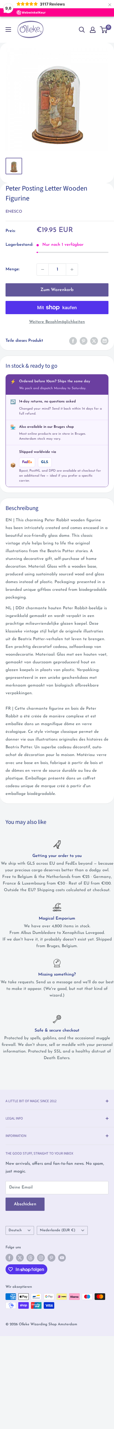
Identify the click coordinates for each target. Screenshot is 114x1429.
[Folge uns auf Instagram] (41, 1258)
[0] (103, 29)
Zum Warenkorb (57, 290)
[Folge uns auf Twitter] (20, 1258)
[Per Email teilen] (104, 341)
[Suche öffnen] (82, 30)
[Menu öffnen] (8, 29)
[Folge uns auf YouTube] (62, 1258)
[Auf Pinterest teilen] (83, 341)
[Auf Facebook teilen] (73, 341)
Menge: (13, 269)
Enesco (14, 212)
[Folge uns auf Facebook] (9, 1258)
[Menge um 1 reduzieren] (42, 269)
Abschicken (25, 1204)
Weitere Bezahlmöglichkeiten (57, 322)
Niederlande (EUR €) (57, 1230)
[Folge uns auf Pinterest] (51, 1258)
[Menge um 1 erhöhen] (72, 269)
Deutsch (15, 1230)
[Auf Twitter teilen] (94, 341)
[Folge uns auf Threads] (30, 1258)
